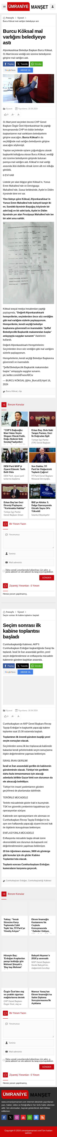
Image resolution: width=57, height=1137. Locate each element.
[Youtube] (23, 1117)
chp (20, 391)
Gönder (38, 64)
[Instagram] (16, 1117)
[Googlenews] (36, 1117)
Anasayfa (10, 18)
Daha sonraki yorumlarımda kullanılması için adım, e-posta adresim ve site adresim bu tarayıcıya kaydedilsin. (29, 571)
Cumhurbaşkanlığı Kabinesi (39, 880)
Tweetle (24, 64)
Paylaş (11, 64)
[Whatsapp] (29, 1117)
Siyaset (20, 18)
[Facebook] (3, 1117)
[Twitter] (10, 1117)
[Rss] (42, 1117)
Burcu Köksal (11, 391)
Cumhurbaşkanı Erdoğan (16, 880)
